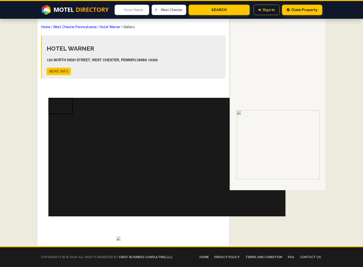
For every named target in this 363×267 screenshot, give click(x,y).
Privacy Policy (227, 257)
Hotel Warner (110, 27)
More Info (58, 71)
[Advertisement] (278, 53)
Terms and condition (263, 257)
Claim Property (304, 10)
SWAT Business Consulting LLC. (145, 257)
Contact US (310, 257)
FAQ (291, 257)
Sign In (269, 10)
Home (45, 27)
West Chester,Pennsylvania (75, 27)
